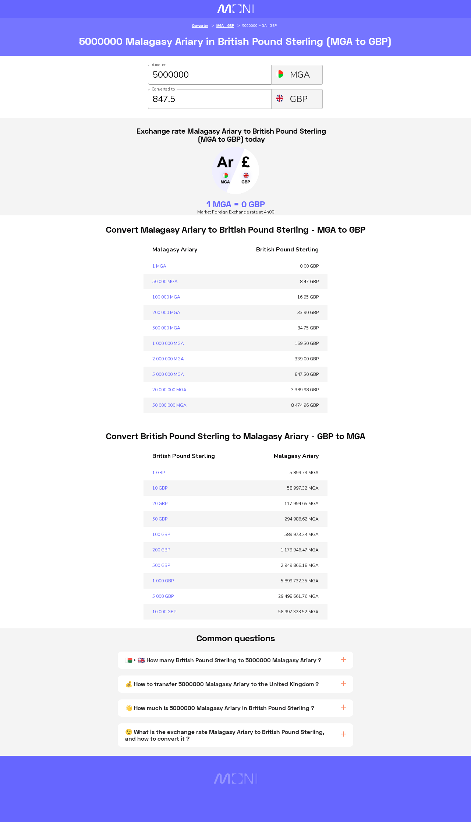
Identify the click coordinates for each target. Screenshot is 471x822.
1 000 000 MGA (168, 343)
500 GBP (161, 565)
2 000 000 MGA (168, 359)
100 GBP (161, 534)
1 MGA (159, 266)
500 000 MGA (166, 328)
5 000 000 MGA (168, 374)
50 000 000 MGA (169, 405)
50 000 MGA (165, 282)
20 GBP (159, 504)
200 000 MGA (166, 312)
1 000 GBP (163, 581)
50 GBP (159, 519)
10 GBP (159, 488)
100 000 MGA (166, 297)
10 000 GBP (164, 612)
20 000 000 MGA (169, 390)
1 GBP (158, 473)
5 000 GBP (163, 596)
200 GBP (161, 550)
